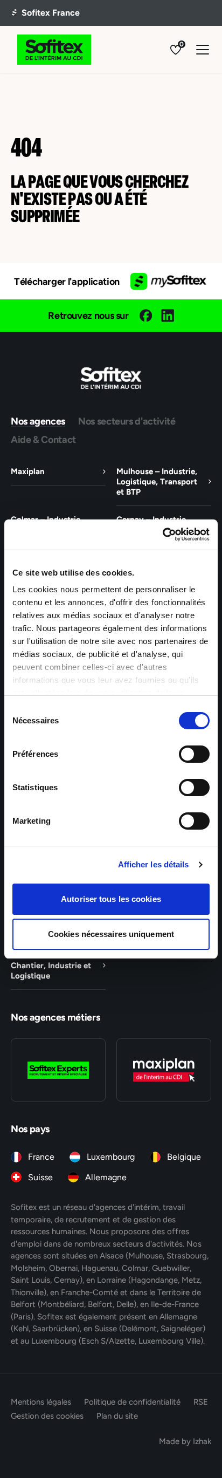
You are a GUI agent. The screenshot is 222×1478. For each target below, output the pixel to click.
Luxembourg (111, 1157)
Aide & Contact (43, 439)
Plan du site (117, 1415)
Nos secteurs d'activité (127, 421)
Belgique (184, 1157)
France (41, 1157)
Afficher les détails (153, 864)
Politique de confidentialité (132, 1401)
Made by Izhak (185, 1441)
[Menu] (202, 49)
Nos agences (38, 421)
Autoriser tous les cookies (111, 899)
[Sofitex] (54, 50)
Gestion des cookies (47, 1415)
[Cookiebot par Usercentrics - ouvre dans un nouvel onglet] (162, 535)
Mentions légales (41, 1401)
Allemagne (106, 1177)
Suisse (40, 1177)
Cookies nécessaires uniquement (111, 934)
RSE (200, 1401)
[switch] (194, 754)
